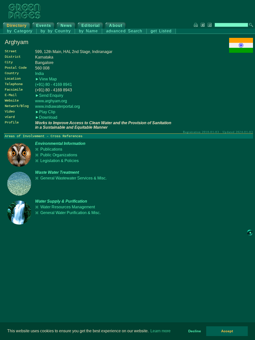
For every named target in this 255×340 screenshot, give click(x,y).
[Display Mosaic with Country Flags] (241, 51)
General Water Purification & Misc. (70, 213)
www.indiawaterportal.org (57, 106)
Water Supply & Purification (61, 201)
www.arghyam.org (51, 101)
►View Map (46, 79)
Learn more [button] (160, 331)
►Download (46, 117)
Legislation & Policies (59, 161)
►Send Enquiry (49, 95)
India (39, 73)
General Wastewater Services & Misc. (73, 178)
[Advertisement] (215, 89)
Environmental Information (60, 143)
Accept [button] (227, 331)
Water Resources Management (67, 207)
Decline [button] (194, 331)
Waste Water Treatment (57, 172)
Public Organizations (58, 155)
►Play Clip (45, 112)
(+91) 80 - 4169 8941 (53, 84)
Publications (51, 149)
